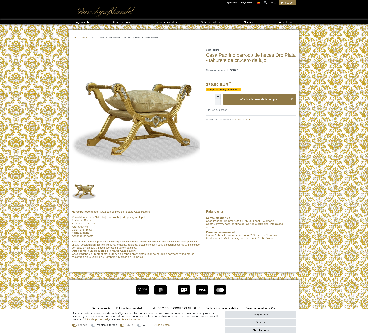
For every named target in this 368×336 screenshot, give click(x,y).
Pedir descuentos (166, 22)
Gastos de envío (243, 119)
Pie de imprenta (101, 308)
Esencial (83, 324)
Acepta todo (260, 314)
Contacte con (285, 22)
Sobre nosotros (210, 22)
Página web (82, 22)
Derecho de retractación (260, 308)
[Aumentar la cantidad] (218, 96)
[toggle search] (265, 2)
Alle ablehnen (260, 330)
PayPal (130, 324)
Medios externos (107, 324)
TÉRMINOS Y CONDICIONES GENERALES (173, 308)
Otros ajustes (162, 324)
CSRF (146, 324)
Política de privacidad (129, 308)
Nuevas (248, 22)
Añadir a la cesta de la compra (258, 99)
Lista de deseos (218, 110)
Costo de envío (122, 22)
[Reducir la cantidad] (218, 102)
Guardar (261, 322)
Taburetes (84, 37)
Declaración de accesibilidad (223, 308)
